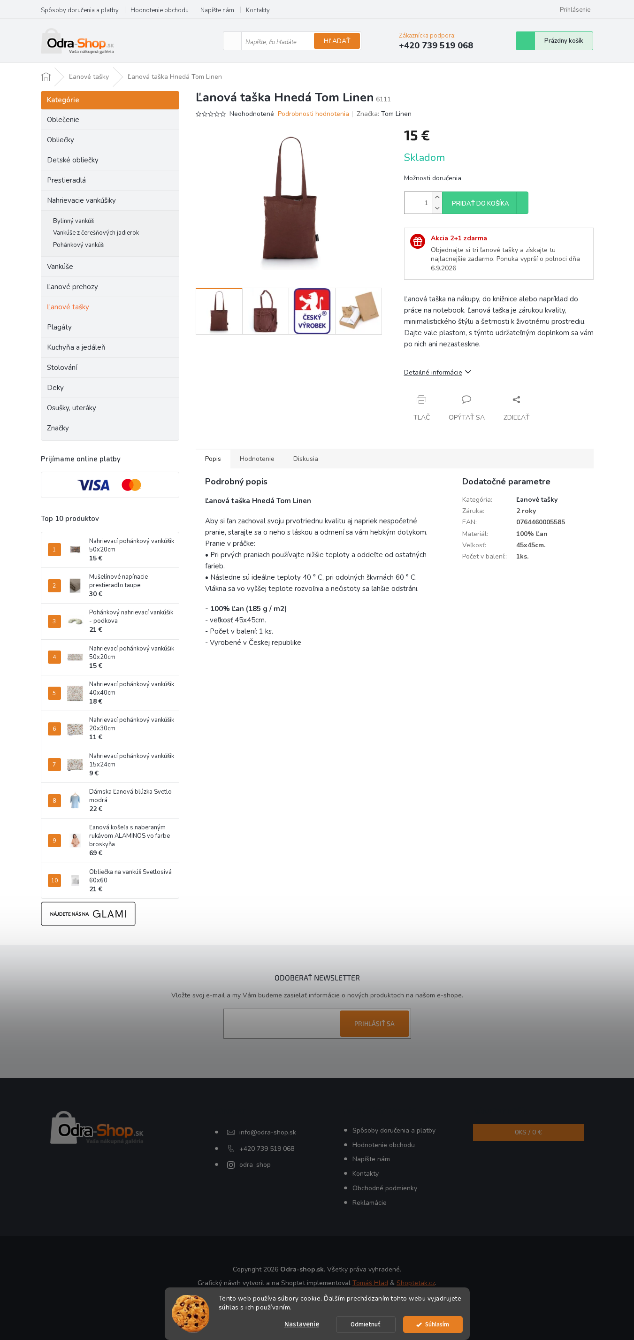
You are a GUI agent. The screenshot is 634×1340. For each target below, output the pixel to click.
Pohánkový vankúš (78, 245)
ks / (528, 1132)
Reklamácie (369, 1202)
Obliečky (60, 140)
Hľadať (337, 41)
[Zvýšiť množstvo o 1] (437, 197)
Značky (58, 428)
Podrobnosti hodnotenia (313, 113)
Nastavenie (301, 1324)
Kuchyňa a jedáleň (76, 347)
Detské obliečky (73, 160)
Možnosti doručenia (432, 178)
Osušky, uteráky (71, 408)
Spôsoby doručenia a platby (80, 10)
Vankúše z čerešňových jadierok (96, 233)
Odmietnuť (366, 1324)
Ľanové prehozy (72, 286)
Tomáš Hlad (370, 1283)
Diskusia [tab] (305, 458)
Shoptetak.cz (416, 1283)
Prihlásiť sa (374, 1023)
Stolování (62, 367)
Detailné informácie (433, 372)
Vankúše (60, 266)
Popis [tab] (213, 458)
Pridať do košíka (480, 203)
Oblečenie (63, 119)
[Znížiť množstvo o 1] (437, 208)
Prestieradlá (66, 180)
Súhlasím (437, 1324)
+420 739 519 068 (266, 1148)
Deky (55, 387)
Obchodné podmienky (384, 1188)
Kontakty (258, 10)
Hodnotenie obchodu (159, 10)
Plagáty (59, 327)
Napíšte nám (217, 10)
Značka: (384, 113)
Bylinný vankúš (73, 221)
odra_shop (255, 1164)
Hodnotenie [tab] (257, 458)
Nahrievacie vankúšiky (81, 200)
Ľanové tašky (68, 307)
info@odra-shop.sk (267, 1132)
